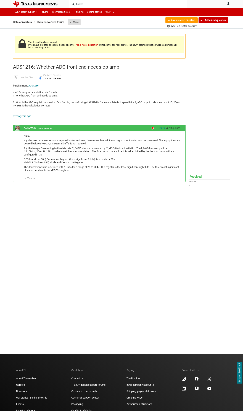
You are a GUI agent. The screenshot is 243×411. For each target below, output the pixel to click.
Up (25, 179)
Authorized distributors (139, 404)
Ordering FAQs (134, 397)
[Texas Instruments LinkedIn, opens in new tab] (184, 389)
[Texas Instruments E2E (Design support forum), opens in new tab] (196, 389)
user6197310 (26, 77)
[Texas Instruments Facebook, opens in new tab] (196, 380)
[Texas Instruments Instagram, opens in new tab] (184, 380)
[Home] (38, 4)
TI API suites (133, 378)
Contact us (77, 378)
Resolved (195, 176)
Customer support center (85, 397)
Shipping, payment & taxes (141, 391)
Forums (44, 12)
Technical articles (61, 12)
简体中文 (110, 12)
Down (33, 179)
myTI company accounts (140, 384)
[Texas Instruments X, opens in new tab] (209, 380)
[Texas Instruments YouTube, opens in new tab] (209, 389)
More (76, 22)
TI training (78, 12)
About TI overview (26, 378)
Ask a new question (215, 20)
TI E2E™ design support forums (88, 384)
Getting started (94, 12)
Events (20, 404)
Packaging (77, 404)
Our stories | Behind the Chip (31, 397)
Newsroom (22, 391)
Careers (20, 384)
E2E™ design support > (26, 12)
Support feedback (239, 372)
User (228, 4)
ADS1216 (33, 85)
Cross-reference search (84, 391)
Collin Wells (30, 128)
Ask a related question (183, 20)
